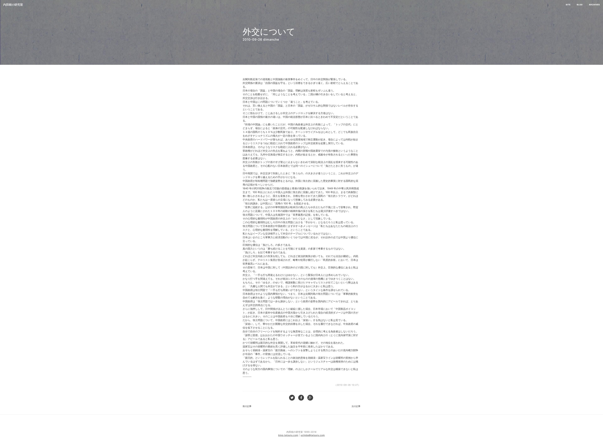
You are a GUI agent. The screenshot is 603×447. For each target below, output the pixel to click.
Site (568, 4)
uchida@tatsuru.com (313, 435)
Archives (594, 4)
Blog (580, 4)
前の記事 (247, 406)
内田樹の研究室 (13, 4)
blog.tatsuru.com (288, 435)
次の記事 (356, 406)
